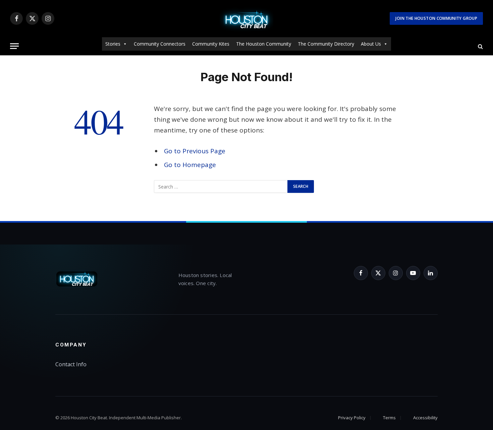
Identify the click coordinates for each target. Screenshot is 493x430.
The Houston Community (263, 44)
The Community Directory (326, 44)
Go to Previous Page (194, 151)
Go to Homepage (190, 164)
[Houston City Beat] (246, 18)
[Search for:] (221, 186)
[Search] (480, 46)
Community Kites (210, 44)
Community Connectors (159, 44)
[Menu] (14, 46)
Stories (112, 44)
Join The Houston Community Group (436, 18)
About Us (371, 44)
